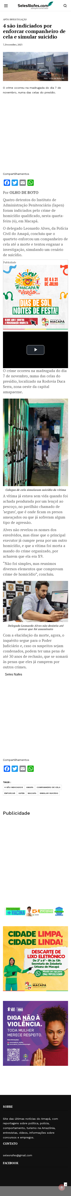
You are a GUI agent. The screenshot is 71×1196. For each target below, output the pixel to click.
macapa (32, 793)
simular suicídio (49, 793)
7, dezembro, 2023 (12, 44)
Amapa (29, 787)
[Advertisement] (35, 133)
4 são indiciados (13, 787)
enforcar (9, 793)
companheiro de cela (48, 787)
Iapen (21, 793)
